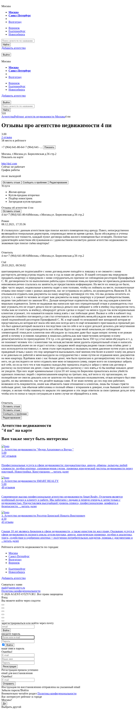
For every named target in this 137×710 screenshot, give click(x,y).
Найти (6, 44)
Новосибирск (17, 34)
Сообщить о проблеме (35, 182)
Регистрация (9, 666)
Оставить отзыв (11, 182)
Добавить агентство (13, 47)
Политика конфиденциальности (20, 590)
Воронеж (14, 27)
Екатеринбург (17, 31)
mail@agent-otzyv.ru (13, 587)
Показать (49, 147)
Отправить (8, 683)
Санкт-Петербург (20, 15)
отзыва (6, 137)
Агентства (7, 116)
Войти (6, 630)
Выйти (6, 54)
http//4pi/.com (9, 163)
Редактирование (58, 182)
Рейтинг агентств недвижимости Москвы (39, 116)
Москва (14, 12)
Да (4, 703)
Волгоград (15, 21)
